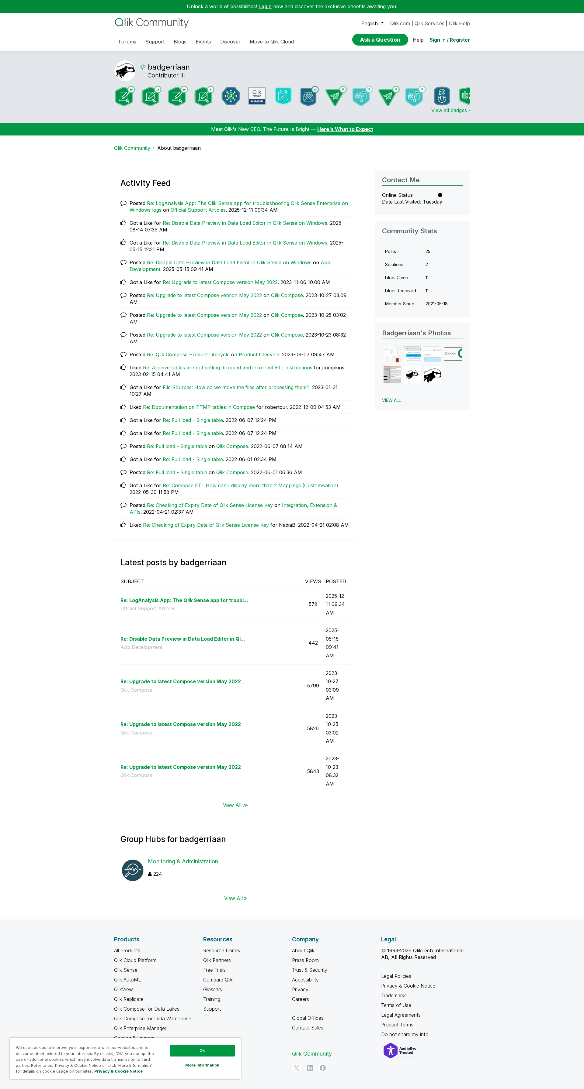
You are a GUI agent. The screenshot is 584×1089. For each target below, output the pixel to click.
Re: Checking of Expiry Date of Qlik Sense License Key (210, 505)
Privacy (300, 989)
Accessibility (305, 980)
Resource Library (222, 950)
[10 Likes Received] (310, 96)
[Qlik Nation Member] (257, 96)
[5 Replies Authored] (389, 96)
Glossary (213, 989)
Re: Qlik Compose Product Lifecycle (188, 354)
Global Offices (308, 1018)
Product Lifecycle (259, 354)
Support (212, 1009)
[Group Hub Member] (231, 96)
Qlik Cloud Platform (135, 960)
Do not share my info (405, 1034)
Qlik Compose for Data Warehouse (152, 1018)
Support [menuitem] (155, 42)
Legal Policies (396, 976)
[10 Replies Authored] (336, 96)
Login (265, 6)
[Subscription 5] (204, 96)
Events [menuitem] (203, 42)
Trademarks (394, 995)
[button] (392, 354)
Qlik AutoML (127, 980)
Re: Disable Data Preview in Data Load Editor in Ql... (182, 639)
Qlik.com (400, 23)
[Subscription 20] (178, 96)
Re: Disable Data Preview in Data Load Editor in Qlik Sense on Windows (245, 223)
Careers (300, 999)
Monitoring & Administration (183, 861)
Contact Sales (307, 1028)
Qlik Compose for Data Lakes (146, 1009)
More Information (202, 1065)
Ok (202, 1050)
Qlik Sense (125, 970)
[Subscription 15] (151, 96)
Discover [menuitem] (230, 42)
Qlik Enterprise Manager (140, 1028)
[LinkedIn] (309, 1067)
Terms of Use (396, 1005)
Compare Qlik (218, 980)
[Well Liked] (442, 96)
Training (211, 999)
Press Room (305, 960)
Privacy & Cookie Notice (408, 986)
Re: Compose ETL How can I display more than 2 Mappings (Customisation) (250, 485)
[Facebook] (322, 1067)
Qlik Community (132, 148)
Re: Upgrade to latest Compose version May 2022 (220, 282)
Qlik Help (459, 23)
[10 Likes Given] (363, 96)
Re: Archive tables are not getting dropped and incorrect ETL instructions (227, 368)
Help (418, 40)
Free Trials (214, 970)
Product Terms (397, 1025)
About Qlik (303, 950)
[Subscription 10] (125, 96)
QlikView (123, 989)
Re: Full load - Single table (193, 420)
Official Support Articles (198, 210)
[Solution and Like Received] (468, 96)
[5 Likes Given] (415, 96)
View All (233, 898)
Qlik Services (429, 23)
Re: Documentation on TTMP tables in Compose (199, 407)
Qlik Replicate (129, 999)
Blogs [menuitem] (180, 42)
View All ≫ (235, 805)
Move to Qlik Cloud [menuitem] (272, 42)
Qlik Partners (217, 960)
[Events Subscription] (283, 96)
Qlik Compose (287, 295)
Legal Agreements (401, 1015)
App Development (141, 647)
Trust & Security (309, 970)
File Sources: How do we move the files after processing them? (236, 387)
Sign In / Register (450, 40)
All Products (127, 950)
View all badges (449, 110)
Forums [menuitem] (127, 42)
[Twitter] (296, 1067)
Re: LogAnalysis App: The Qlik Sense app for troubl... (184, 600)
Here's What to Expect (345, 129)
